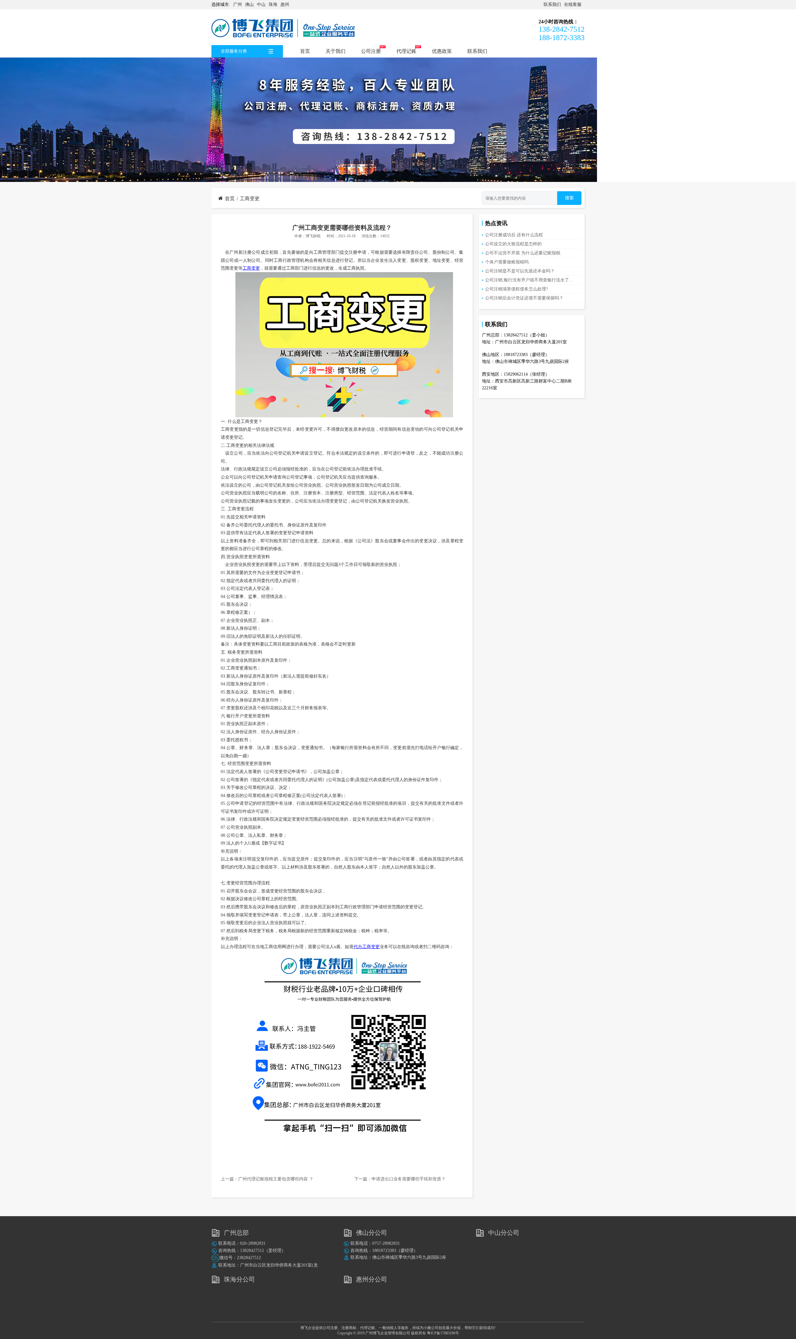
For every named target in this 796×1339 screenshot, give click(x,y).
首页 (305, 51)
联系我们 (552, 4)
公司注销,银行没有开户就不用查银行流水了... (529, 280)
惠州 (284, 4)
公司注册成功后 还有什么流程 (514, 235)
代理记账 (406, 51)
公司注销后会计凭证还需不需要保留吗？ (524, 298)
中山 (261, 4)
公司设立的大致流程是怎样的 (513, 244)
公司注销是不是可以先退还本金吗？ (520, 271)
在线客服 (572, 4)
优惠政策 (442, 51)
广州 (237, 4)
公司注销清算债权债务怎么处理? (516, 289)
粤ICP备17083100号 (443, 1333)
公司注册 (371, 51)
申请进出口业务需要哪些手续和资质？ (409, 1179)
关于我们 (335, 51)
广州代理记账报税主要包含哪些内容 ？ (275, 1179)
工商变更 (250, 198)
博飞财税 (313, 236)
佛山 (249, 4)
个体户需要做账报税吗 (507, 262)
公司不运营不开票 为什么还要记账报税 (522, 253)
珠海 (273, 4)
